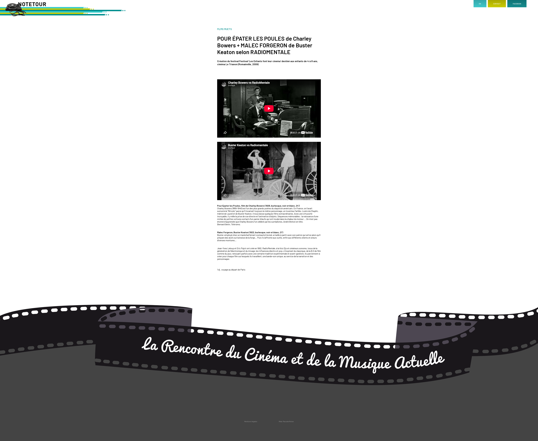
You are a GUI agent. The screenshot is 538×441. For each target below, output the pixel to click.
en (480, 4)
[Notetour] (63, 10)
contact (497, 4)
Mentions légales (250, 421)
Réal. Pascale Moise (286, 421)
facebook (517, 4)
